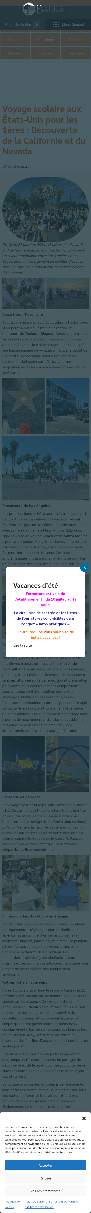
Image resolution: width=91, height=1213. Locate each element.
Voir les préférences (45, 1191)
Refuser (45, 1178)
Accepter (45, 1165)
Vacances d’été (35, 585)
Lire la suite (22, 645)
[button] (84, 1117)
